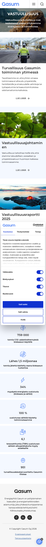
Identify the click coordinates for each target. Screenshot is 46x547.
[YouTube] (29, 517)
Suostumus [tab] (8, 232)
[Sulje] (33, 4)
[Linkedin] (23, 517)
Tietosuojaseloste (23, 538)
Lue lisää (21, 98)
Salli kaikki (23, 304)
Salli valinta (23, 312)
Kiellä (23, 320)
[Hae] (42, 4)
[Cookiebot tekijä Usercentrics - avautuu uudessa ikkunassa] (33, 225)
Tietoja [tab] (38, 232)
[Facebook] (16, 517)
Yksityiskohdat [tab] (23, 232)
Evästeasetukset (23, 534)
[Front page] (10, 4)
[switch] (40, 279)
